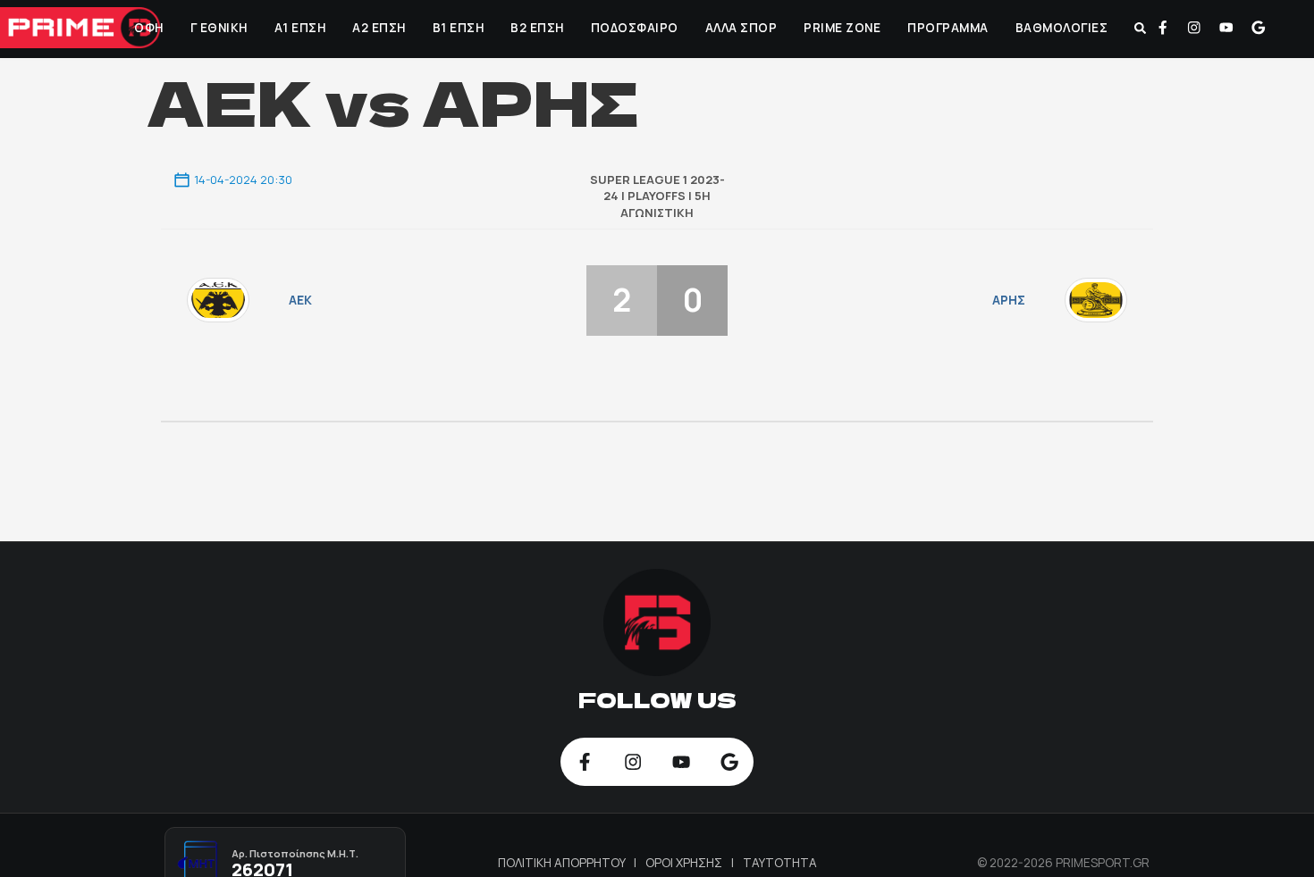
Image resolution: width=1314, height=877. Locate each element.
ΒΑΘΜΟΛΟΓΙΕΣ (1060, 28)
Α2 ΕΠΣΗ (378, 28)
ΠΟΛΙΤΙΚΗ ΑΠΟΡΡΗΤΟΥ (563, 863)
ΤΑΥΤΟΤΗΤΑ (780, 863)
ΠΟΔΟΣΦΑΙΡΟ (633, 28)
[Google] (1258, 28)
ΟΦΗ (148, 28)
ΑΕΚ (300, 300)
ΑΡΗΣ (1008, 300)
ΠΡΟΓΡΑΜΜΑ (947, 28)
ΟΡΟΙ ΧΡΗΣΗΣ (685, 863)
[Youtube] (1226, 28)
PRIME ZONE (841, 28)
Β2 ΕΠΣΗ (536, 28)
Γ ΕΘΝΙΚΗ (217, 28)
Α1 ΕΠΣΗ (298, 28)
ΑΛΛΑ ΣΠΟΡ (739, 28)
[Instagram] (1194, 28)
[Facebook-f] (1163, 28)
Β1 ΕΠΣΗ (457, 28)
